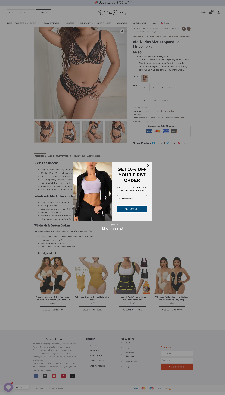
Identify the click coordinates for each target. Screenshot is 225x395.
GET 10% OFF (132, 209)
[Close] (148, 165)
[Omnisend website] (112, 227)
